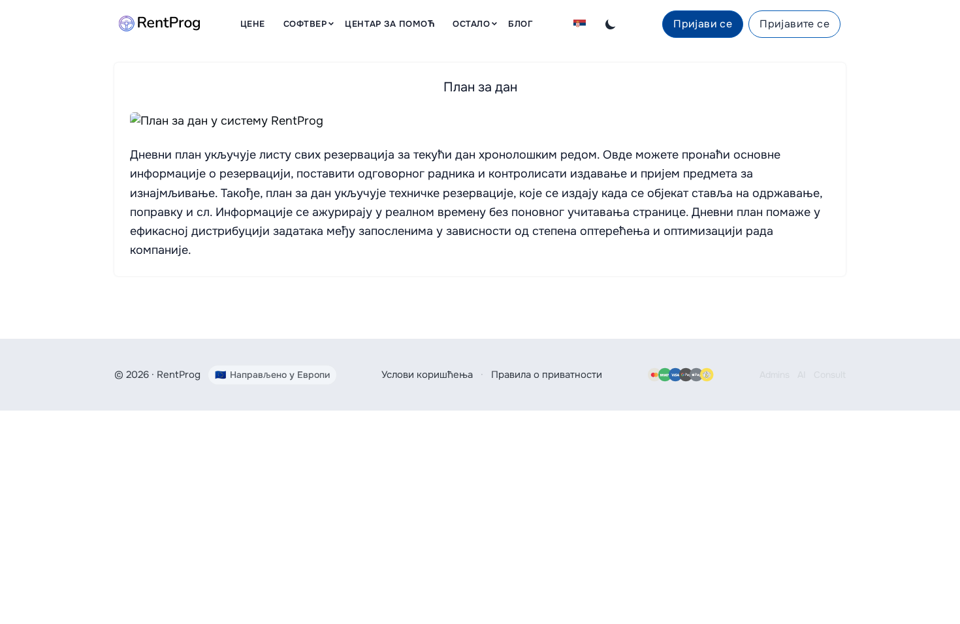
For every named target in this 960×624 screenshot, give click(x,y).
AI (801, 375)
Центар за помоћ (389, 23)
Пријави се (702, 24)
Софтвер (305, 23)
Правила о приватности (546, 374)
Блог (520, 23)
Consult (830, 375)
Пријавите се (794, 24)
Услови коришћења (427, 374)
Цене (252, 23)
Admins (775, 375)
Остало (471, 23)
